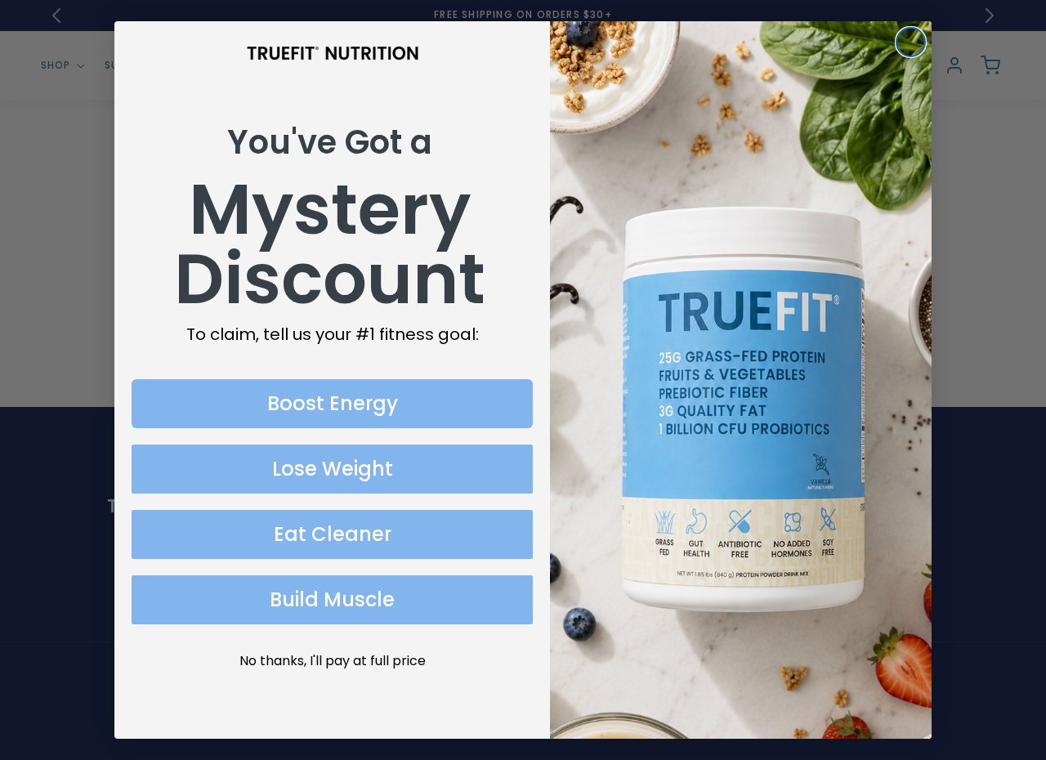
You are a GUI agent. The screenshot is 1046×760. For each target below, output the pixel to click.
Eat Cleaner (332, 534)
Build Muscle (332, 599)
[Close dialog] (910, 42)
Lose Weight (332, 468)
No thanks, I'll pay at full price (332, 660)
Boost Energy (332, 403)
